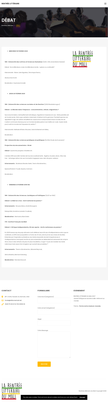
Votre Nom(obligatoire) (46, 297)
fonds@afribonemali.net (13, 300)
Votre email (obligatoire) (46, 308)
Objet (39, 319)
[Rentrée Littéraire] (12, 391)
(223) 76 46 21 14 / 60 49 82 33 (15, 304)
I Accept (82, 397)
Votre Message (43, 330)
